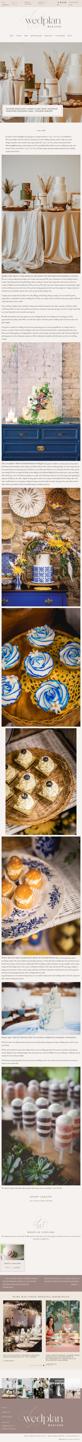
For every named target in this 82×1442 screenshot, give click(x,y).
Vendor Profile (56, 1188)
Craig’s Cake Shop (46, 1201)
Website (7, 1267)
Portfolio (17, 1267)
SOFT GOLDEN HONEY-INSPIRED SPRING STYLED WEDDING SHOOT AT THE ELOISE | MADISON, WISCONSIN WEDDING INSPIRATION (20, 1283)
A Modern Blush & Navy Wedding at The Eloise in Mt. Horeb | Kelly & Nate (32, 1356)
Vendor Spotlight (41, 131)
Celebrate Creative (73, 1439)
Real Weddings (16, 1361)
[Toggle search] (53, 3)
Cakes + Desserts (35, 1201)
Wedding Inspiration (60, 1361)
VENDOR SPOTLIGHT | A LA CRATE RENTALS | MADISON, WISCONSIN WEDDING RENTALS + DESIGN (62, 1281)
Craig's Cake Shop (12, 1264)
